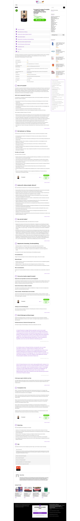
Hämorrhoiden (53, 26)
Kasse (59, 506)
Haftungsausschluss (52, 506)
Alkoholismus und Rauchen (54, 16)
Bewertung (19, 49)
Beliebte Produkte (53, 17)
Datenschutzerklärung (52, 504)
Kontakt (61, 505)
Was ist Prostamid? (21, 29)
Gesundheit (52, 23)
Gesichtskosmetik (53, 22)
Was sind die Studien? (21, 36)
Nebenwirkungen (55, 92)
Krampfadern (53, 28)
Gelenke (52, 21)
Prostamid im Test (21, 46)
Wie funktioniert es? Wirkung (22, 31)
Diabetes (52, 19)
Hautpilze (52, 27)
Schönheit (52, 31)
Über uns (63, 505)
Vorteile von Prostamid (56, 84)
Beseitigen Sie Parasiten (54, 18)
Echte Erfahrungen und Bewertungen (24, 44)
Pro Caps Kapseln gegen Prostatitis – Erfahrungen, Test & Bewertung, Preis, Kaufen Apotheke (46, 494)
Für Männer (52, 20)
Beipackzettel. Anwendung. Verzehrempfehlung (26, 39)
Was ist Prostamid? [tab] (19, 449)
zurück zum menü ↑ (47, 128)
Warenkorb (53, 507)
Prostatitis (16, 7)
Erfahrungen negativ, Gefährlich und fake (58, 105)
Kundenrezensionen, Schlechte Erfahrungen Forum (56, 104)
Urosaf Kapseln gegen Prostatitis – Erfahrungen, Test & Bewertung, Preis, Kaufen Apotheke (27, 494)
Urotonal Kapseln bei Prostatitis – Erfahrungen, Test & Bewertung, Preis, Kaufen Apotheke (18, 494)
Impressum (57, 505)
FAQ (18, 51)
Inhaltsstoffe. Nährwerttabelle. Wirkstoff (25, 34)
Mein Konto (56, 506)
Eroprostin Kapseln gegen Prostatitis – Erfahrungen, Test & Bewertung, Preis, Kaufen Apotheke (36, 494)
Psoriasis (52, 30)
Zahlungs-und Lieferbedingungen (57, 101)
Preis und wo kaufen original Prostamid (24, 41)
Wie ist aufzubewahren (56, 93)
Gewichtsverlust (53, 24)
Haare (52, 25)
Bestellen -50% (40, 19)
